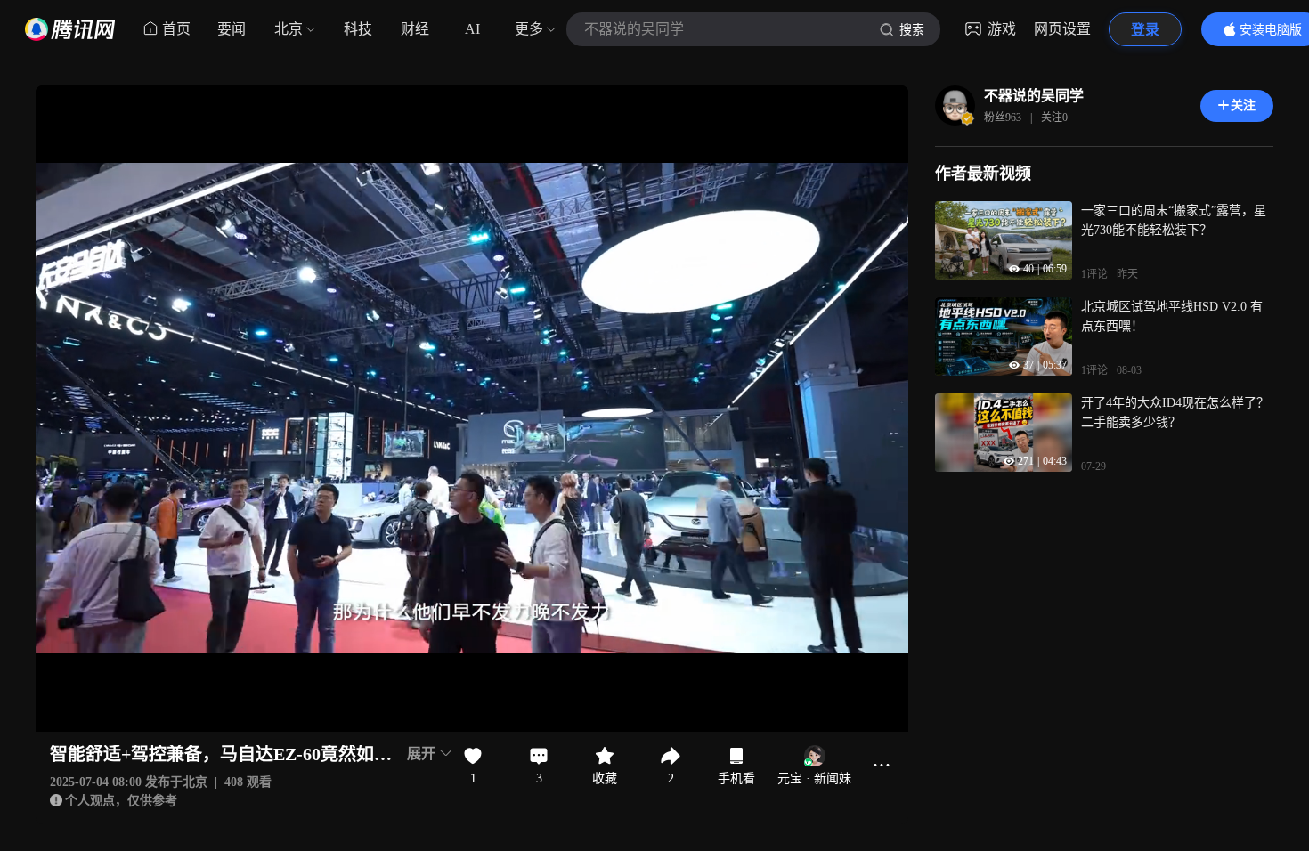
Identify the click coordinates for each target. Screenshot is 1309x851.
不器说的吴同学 (1034, 95)
